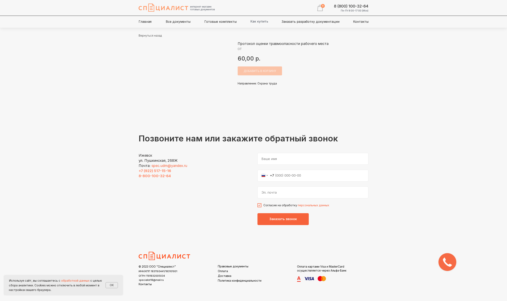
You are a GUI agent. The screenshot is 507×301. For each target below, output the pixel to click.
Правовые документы (233, 266)
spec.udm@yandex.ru (169, 166)
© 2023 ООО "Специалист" (157, 266)
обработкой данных (75, 280)
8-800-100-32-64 (155, 176)
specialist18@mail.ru (151, 279)
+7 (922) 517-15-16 (155, 171)
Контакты (145, 284)
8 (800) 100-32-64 (351, 6)
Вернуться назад (150, 35)
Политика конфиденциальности (239, 280)
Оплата (223, 271)
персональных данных (313, 205)
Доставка (224, 275)
